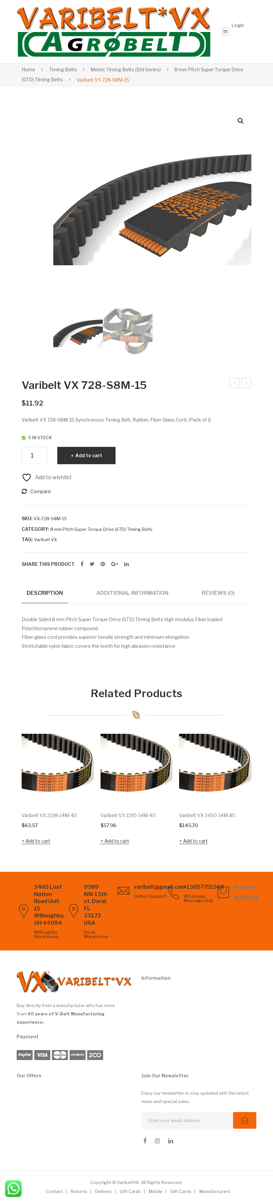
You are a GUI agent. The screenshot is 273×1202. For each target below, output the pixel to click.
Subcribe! (244, 1120)
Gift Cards (130, 1191)
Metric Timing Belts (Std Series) (126, 69)
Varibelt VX (45, 539)
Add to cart (88, 455)
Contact (54, 1191)
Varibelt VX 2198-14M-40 (49, 815)
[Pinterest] (103, 564)
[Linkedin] (170, 1141)
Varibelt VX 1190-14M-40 (128, 815)
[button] (241, 121)
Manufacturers (214, 1191)
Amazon (244, 887)
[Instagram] (157, 1141)
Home (28, 69)
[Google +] (114, 564)
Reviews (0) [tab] (218, 593)
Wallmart (246, 897)
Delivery (103, 1191)
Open (225, 32)
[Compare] (80, 768)
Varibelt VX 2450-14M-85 (207, 815)
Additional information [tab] (132, 593)
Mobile (155, 1191)
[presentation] (8, 790)
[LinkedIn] (126, 564)
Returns (79, 1191)
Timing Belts (63, 69)
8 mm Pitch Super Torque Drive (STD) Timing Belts (101, 529)
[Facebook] (82, 564)
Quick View (79, 791)
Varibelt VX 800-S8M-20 (246, 384)
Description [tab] (45, 593)
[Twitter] (92, 564)
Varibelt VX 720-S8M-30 (235, 384)
